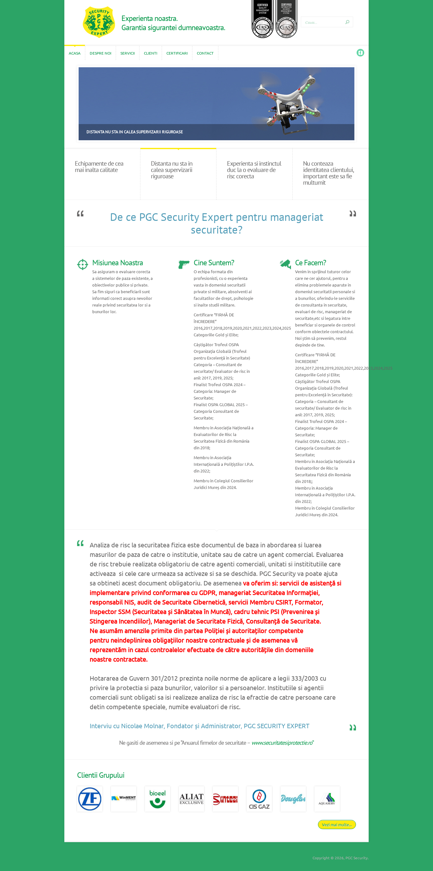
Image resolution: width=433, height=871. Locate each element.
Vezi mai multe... (337, 824)
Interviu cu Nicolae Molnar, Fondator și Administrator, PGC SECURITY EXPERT (199, 725)
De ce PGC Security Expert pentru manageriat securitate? (216, 223)
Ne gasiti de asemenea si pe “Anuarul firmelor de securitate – (185, 742)
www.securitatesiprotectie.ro (281, 742)
